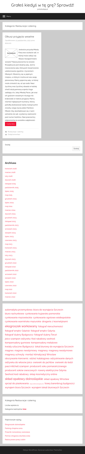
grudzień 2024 (10, 199)
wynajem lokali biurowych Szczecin (50, 387)
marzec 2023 (10, 252)
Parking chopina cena (13, 428)
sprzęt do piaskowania (17, 383)
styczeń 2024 (10, 214)
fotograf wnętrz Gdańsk (17, 330)
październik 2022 (11, 270)
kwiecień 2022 (10, 293)
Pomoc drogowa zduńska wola (17, 436)
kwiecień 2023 (10, 248)
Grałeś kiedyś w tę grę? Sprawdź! (42, 5)
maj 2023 (8, 244)
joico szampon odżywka (17, 338)
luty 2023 (8, 255)
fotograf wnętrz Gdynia (43, 330)
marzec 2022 (10, 297)
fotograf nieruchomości (50, 326)
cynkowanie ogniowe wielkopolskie (52, 317)
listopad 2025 (10, 184)
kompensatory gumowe (17, 342)
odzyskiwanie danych (61, 358)
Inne (24, 409)
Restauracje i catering (15, 132)
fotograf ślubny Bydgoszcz (19, 334)
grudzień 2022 (10, 263)
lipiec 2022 (9, 282)
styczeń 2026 (10, 180)
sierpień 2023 (10, 233)
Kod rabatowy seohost (43, 338)
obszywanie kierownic (17, 358)
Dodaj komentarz (14, 134)
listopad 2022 (10, 267)
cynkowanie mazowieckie (18, 317)
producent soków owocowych (21, 370)
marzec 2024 (10, 210)
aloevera (8, 43)
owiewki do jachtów (43, 362)
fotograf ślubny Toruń (45, 334)
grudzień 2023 (10, 218)
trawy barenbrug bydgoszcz (60, 383)
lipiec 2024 (9, 203)
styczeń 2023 (10, 259)
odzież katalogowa (39, 358)
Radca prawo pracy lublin (15, 440)
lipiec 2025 (9, 191)
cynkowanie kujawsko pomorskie (42, 313)
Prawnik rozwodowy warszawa (17, 432)
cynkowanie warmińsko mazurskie (23, 321)
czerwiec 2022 (10, 285)
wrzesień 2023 (10, 229)
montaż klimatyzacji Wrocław (40, 354)
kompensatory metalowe (44, 342)
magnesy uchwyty (14, 354)
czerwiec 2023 (10, 240)
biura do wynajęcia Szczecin (48, 309)
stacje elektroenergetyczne (37, 383)
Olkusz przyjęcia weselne (19, 36)
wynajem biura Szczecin (18, 387)
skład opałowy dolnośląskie (24, 379)
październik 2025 (11, 187)
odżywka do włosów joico (18, 362)
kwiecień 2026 (11, 169)
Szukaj (7, 145)
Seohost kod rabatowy (17, 374)
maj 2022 (8, 289)
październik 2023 (11, 225)
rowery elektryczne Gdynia (52, 370)
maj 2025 (8, 195)
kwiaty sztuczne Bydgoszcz (19, 346)
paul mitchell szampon (17, 366)
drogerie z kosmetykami (55, 321)
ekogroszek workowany (21, 326)
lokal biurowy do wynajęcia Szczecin (54, 346)
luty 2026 (8, 176)
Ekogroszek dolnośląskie (15, 424)
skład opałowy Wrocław (56, 379)
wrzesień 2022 (10, 274)
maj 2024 (8, 206)
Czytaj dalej (11, 124)
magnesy (43, 350)
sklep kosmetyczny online (43, 374)
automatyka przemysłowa (18, 309)
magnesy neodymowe (60, 350)
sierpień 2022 (10, 278)
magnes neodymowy (26, 350)
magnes (9, 350)
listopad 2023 (10, 221)
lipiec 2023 (9, 236)
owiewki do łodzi (64, 362)
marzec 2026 (10, 172)
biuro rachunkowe (14, 313)
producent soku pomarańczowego (48, 366)
